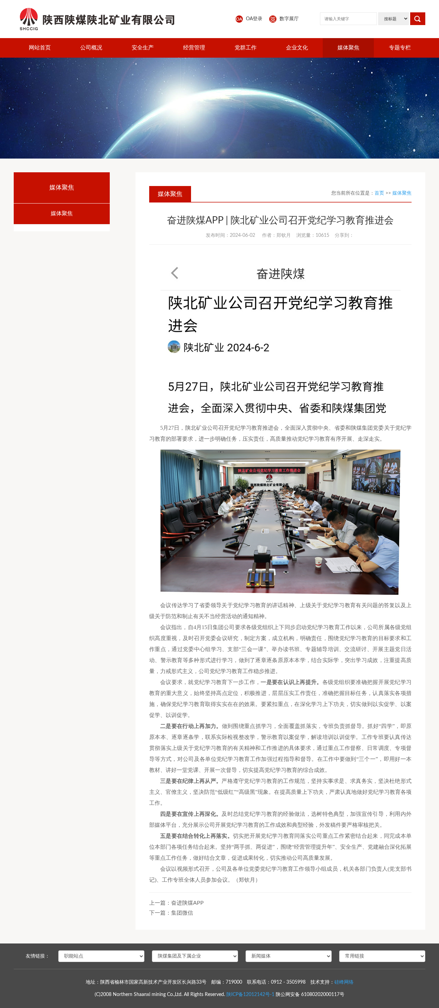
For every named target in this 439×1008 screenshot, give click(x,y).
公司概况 (91, 47)
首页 (379, 193)
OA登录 (254, 18)
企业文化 (297, 47)
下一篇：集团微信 (171, 913)
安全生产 (143, 47)
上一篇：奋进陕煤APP (176, 903)
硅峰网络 (344, 982)
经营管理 (194, 47)
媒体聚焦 (348, 47)
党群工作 (246, 47)
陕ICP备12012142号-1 (250, 994)
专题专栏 (400, 47)
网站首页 (40, 47)
